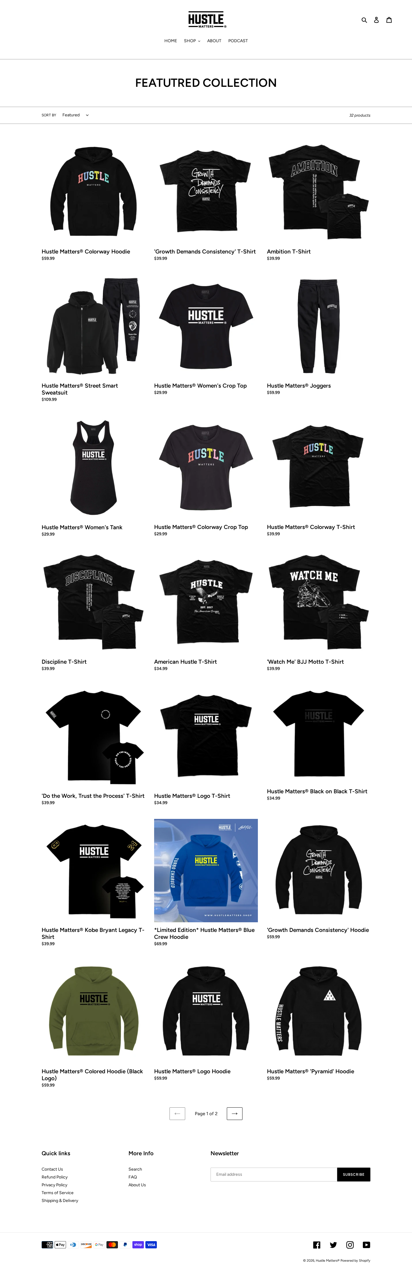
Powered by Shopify (355, 1261)
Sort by (49, 115)
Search (135, 1169)
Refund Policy (55, 1177)
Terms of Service (58, 1192)
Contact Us (52, 1169)
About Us (137, 1184)
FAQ (132, 1177)
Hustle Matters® (328, 1261)
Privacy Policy (54, 1184)
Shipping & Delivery (60, 1200)
